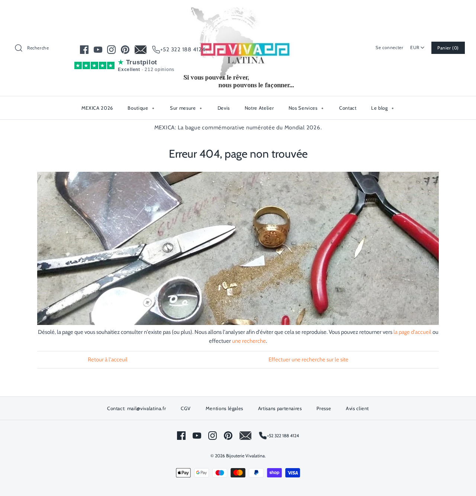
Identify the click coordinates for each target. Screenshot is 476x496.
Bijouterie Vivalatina (245, 455)
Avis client (357, 408)
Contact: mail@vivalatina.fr (136, 408)
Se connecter (389, 47)
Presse (323, 408)
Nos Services (306, 108)
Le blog (382, 108)
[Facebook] (84, 49)
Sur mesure (186, 108)
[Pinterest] (125, 49)
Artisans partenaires (280, 408)
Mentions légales (224, 408)
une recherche (249, 341)
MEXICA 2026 (97, 108)
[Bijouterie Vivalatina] (238, 12)
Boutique (141, 108)
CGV (186, 408)
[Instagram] (111, 49)
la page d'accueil (412, 332)
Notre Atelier (259, 108)
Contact (348, 108)
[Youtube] (98, 49)
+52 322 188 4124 (183, 49)
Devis (224, 108)
